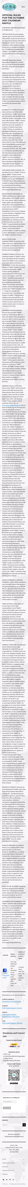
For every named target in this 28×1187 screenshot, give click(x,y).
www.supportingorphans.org (11, 405)
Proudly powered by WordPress (17, 1184)
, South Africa (15, 1016)
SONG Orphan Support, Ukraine (12, 1008)
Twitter (5, 973)
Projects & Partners (8, 1170)
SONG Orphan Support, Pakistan (12, 1023)
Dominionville (6, 1016)
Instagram (6, 975)
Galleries (5, 1174)
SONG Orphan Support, (9, 1014)
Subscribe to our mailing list (11, 1097)
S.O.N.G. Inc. (5, 1184)
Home (4, 1159)
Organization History (8, 1163)
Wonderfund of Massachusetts (11, 1001)
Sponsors (5, 1166)
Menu (23, 6)
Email (4, 977)
